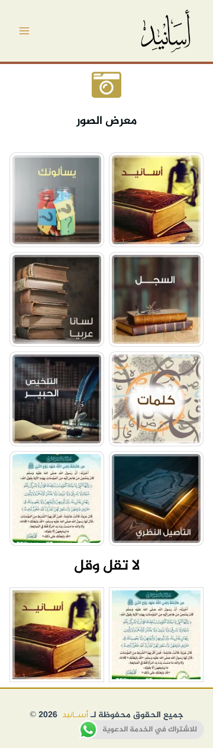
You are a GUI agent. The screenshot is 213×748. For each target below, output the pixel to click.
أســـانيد (75, 716)
